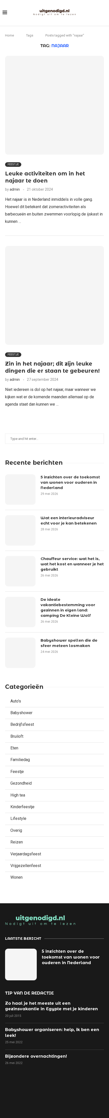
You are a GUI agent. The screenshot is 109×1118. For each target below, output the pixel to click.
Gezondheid (21, 783)
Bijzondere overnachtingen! (36, 1056)
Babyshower (21, 712)
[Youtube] (63, 1095)
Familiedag (20, 759)
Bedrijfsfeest (22, 724)
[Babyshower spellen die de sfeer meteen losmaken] (20, 653)
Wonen (16, 877)
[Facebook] (11, 1095)
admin (15, 189)
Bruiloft (16, 736)
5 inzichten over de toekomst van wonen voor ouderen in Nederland (70, 482)
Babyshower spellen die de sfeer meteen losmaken (69, 643)
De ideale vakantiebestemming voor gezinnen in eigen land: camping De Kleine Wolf (68, 607)
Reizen (16, 842)
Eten (14, 748)
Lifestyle (18, 818)
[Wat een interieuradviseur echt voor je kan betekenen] (20, 530)
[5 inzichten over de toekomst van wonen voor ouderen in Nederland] (20, 489)
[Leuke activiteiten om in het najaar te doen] (54, 105)
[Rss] (81, 1095)
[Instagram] (46, 1095)
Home (9, 35)
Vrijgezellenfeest (25, 865)
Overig (16, 830)
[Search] (103, 13)
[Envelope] (98, 1095)
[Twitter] (28, 1095)
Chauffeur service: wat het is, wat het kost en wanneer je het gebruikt (72, 564)
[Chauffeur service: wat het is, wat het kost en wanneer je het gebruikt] (20, 571)
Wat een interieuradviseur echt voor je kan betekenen (69, 520)
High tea (17, 795)
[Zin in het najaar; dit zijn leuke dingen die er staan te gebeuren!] (54, 295)
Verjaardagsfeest (25, 854)
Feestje (17, 771)
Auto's (15, 701)
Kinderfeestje (22, 806)
